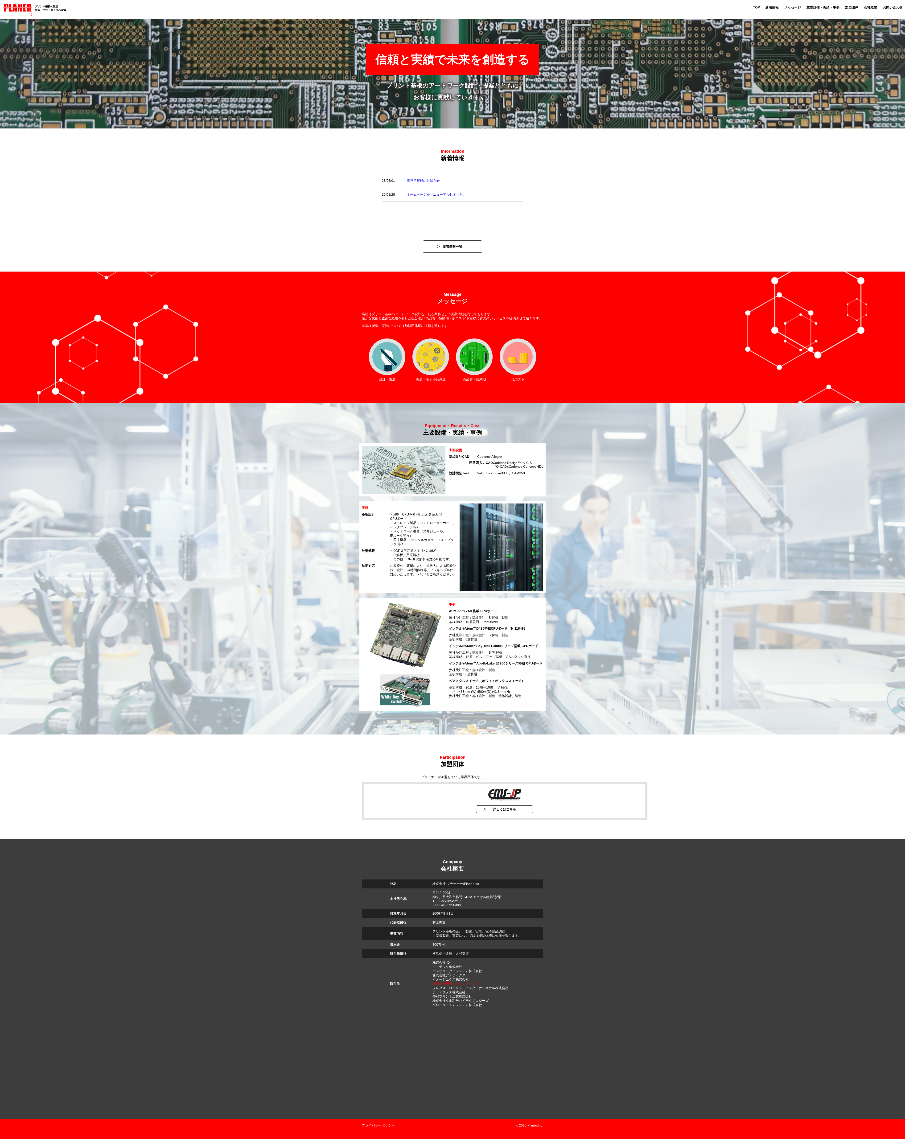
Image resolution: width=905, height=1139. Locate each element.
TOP (756, 7)
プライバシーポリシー (378, 1125)
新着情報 (772, 7)
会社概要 (870, 7)
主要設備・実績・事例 (822, 7)
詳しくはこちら (504, 809)
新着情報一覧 (452, 246)
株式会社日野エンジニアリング (455, 984)
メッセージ (792, 7)
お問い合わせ (893, 7)
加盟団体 (851, 7)
